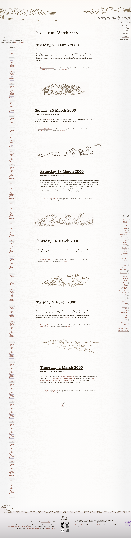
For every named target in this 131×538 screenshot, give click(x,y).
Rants (125, 281)
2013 (12, 240)
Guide (125, 226)
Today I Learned (123, 331)
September (11, 65)
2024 (12, 72)
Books (43, 69)
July (12, 77)
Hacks (125, 228)
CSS (53, 392)
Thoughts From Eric (81, 525)
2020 (12, 127)
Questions (125, 279)
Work (53, 200)
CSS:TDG (50, 54)
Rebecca (125, 264)
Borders (93, 378)
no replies (64, 69)
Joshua (125, 257)
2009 (12, 306)
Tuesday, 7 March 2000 (56, 302)
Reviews (125, 283)
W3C (125, 319)
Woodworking (123, 273)
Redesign (124, 307)
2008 (12, 322)
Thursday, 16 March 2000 (57, 241)
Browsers (124, 292)
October (12, 66)
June (12, 54)
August (11, 64)
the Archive (65, 406)
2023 (12, 83)
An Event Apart (123, 291)
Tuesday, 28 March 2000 (57, 45)
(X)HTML (124, 287)
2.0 (16, 42)
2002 (12, 441)
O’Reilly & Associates (67, 376)
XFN (125, 324)
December (11, 68)
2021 (12, 115)
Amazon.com (68, 380)
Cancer (125, 242)
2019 (12, 141)
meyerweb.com (113, 17)
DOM (125, 296)
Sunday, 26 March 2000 (55, 110)
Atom (22, 42)
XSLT (125, 326)
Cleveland (124, 246)
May (12, 53)
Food (125, 251)
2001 (12, 462)
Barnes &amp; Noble (46, 380)
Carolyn (125, 244)
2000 (12, 479)
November (11, 96)
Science (125, 266)
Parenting (124, 258)
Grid (126, 298)
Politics (125, 260)
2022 (12, 101)
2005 (12, 381)
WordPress (124, 323)
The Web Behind (123, 329)
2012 (12, 256)
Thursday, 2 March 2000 (61, 367)
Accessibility (124, 289)
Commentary (123, 219)
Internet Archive (50, 528)
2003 (12, 421)
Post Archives (124, 22)
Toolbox (126, 28)
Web (125, 321)
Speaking (126, 34)
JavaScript (124, 301)
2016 (12, 182)
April (12, 52)
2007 (12, 342)
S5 (126, 310)
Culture (125, 249)
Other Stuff (125, 37)
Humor (125, 230)
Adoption (125, 239)
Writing (126, 31)
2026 (12, 50)
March (11, 88)
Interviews (124, 255)
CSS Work (125, 25)
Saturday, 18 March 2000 (62, 171)
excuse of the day (45, 522)
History (125, 253)
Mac (126, 303)
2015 (12, 202)
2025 (12, 58)
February (12, 74)
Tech (125, 285)
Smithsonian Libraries (33, 528)
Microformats (123, 305)
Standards (123, 314)
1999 (12, 497)
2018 (12, 150)
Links (126, 232)
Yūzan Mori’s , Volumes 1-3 (18, 526)
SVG (126, 316)
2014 (12, 222)
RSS (126, 308)
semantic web (124, 312)
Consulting (124, 248)
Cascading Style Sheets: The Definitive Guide (62, 378)
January (11, 60)
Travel (125, 271)
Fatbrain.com (57, 380)
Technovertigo (123, 269)
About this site (124, 39)
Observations (123, 235)
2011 (12, 274)
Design (125, 222)
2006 (12, 362)
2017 (12, 165)
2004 (12, 401)
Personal (124, 237)
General (124, 224)
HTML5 (125, 299)
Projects (125, 262)
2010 (12, 290)
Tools (125, 317)
